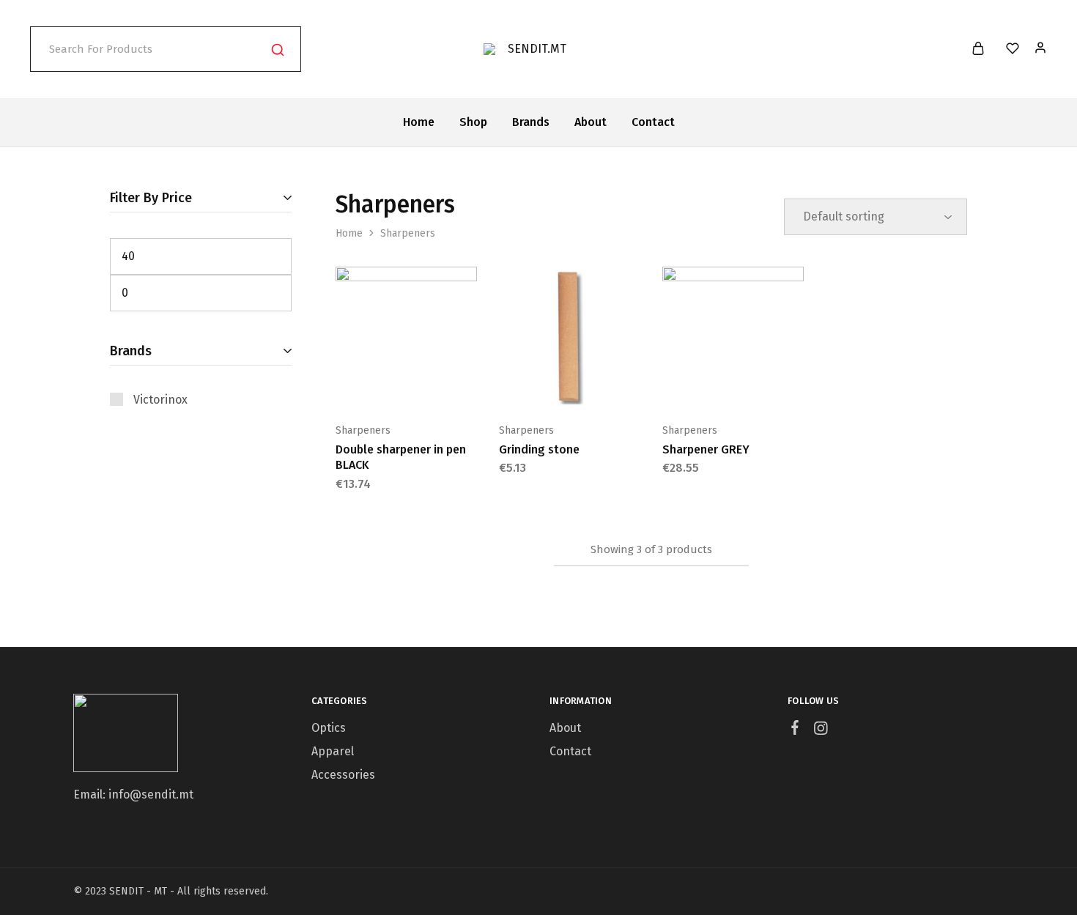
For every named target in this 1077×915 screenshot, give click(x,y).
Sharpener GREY (706, 449)
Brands (530, 122)
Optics (328, 728)
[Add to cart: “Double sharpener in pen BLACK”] (369, 386)
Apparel (332, 751)
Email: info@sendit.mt (133, 794)
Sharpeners (363, 430)
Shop (473, 122)
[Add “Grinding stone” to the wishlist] (606, 386)
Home (418, 122)
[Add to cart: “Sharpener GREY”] (696, 386)
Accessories (343, 775)
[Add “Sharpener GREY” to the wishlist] (769, 386)
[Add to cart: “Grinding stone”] (532, 386)
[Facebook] (795, 730)
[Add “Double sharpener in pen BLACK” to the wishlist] (442, 386)
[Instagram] (821, 730)
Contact (653, 122)
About (590, 122)
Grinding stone (539, 449)
